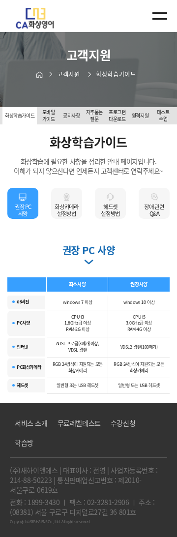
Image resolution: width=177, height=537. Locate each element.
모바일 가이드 (48, 115)
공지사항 (71, 115)
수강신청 (123, 423)
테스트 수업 (163, 115)
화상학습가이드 (19, 115)
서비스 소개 (31, 423)
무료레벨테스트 (79, 423)
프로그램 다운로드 (117, 115)
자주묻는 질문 (94, 115)
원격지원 (140, 115)
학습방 (24, 443)
